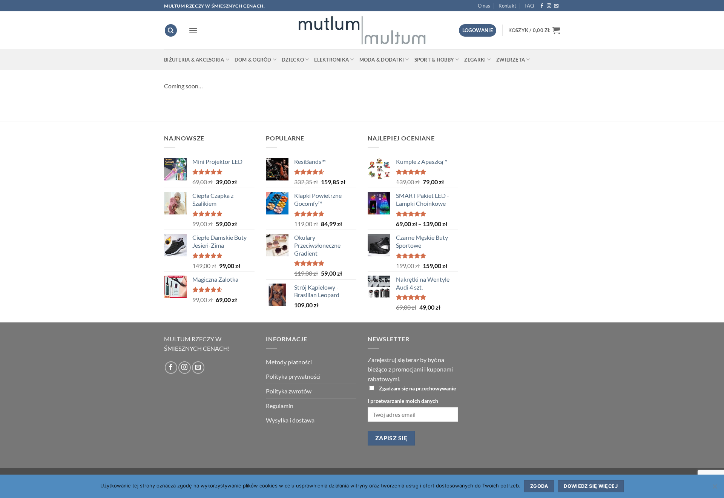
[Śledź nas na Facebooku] (542, 6)
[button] (193, 30)
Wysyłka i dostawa (290, 420)
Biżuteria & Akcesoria (194, 60)
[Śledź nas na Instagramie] (549, 6)
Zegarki (475, 60)
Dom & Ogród (253, 60)
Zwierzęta (510, 60)
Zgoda (539, 486)
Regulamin (279, 405)
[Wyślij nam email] (556, 6)
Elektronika (331, 60)
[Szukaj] (171, 30)
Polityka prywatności (293, 376)
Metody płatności (289, 361)
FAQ (529, 6)
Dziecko (293, 60)
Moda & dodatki (381, 60)
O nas (484, 6)
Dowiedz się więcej (591, 486)
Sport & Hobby (434, 60)
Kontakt (507, 6)
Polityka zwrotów (288, 391)
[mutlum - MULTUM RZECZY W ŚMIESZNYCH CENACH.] (362, 30)
